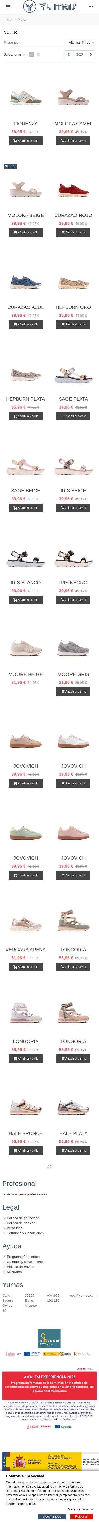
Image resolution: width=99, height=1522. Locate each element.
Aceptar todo (52, 1516)
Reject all (81, 1516)
